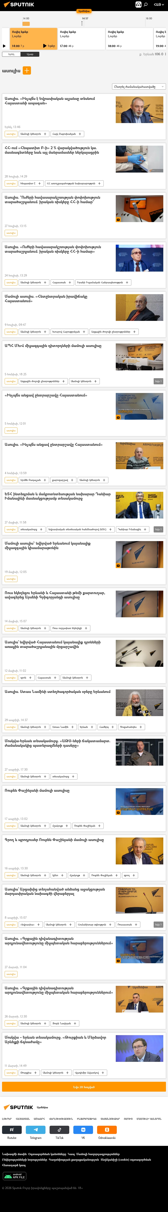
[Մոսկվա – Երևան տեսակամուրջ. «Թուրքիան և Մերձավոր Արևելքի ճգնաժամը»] (139, 1048)
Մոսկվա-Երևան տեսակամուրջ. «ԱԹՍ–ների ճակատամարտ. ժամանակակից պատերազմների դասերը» (57, 743)
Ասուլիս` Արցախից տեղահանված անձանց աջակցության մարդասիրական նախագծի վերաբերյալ (55, 891)
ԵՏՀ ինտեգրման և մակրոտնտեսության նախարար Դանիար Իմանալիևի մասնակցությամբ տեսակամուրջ (58, 496)
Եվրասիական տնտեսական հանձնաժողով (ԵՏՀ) (77, 529)
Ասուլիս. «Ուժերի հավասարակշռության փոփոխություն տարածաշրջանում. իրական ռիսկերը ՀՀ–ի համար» (53, 249)
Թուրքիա (25, 1072)
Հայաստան (59, 282)
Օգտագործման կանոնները (47, 1154)
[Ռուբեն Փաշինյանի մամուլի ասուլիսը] (139, 801)
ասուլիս (11, 70)
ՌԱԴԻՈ (128, 1119)
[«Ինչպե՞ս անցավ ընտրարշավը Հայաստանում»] (139, 406)
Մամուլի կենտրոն (30, 134)
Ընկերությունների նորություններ (24, 1159)
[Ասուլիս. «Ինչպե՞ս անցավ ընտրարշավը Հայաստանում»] (139, 455)
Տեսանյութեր (110, 1119)
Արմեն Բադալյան (30, 480)
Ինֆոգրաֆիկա (86, 1119)
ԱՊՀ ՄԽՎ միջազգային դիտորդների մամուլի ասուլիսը (53, 345)
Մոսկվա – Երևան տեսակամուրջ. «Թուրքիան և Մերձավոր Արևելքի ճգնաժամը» (55, 1039)
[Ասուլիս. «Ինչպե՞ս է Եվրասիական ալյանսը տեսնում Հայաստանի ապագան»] (139, 109)
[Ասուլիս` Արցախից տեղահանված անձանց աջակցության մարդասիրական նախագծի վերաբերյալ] (139, 900)
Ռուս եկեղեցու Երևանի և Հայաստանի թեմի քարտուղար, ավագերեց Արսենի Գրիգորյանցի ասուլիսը (55, 595)
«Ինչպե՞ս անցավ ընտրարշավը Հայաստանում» (46, 395)
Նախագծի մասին (14, 1154)
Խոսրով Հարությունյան (66, 331)
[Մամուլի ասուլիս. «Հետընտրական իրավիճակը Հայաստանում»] (139, 307)
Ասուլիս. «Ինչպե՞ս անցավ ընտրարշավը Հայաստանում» (54, 444)
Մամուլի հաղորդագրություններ (98, 1154)
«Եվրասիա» (27, 924)
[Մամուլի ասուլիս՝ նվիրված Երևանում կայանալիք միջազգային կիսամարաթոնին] (139, 554)
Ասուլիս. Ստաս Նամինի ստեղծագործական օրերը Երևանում (57, 691)
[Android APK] (14, 1176)
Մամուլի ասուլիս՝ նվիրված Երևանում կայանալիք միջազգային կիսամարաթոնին (48, 545)
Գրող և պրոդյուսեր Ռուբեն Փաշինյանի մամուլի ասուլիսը (54, 840)
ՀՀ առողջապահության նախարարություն (71, 183)
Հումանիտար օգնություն (92, 924)
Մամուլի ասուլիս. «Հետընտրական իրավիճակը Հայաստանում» (46, 298)
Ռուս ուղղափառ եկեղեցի (67, 628)
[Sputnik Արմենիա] (20, 8)
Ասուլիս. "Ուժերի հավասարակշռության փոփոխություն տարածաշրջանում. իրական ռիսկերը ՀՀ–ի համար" (52, 199)
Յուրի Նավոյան (61, 1023)
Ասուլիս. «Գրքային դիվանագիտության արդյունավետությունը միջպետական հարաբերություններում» (59, 941)
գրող (127, 875)
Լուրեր (16, 36)
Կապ (71, 1154)
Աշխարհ (39, 1119)
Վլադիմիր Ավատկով (87, 1072)
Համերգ (104, 727)
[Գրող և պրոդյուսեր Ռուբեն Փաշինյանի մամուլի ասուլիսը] (139, 851)
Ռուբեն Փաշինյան (84, 825)
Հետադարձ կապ (14, 1165)
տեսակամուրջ (28, 529)
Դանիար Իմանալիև (129, 529)
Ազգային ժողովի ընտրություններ (110, 331)
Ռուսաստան (125, 924)
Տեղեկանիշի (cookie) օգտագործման (126, 1159)
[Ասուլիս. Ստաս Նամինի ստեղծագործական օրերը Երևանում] (139, 702)
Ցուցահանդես (128, 727)
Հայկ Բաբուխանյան (64, 134)
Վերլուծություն (61, 1119)
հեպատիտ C (27, 183)
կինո (55, 875)
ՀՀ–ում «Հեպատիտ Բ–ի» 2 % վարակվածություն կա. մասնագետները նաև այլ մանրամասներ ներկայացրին (52, 150)
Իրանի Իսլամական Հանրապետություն (100, 282)
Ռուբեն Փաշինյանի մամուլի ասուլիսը (37, 790)
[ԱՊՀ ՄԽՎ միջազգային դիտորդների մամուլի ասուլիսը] (139, 356)
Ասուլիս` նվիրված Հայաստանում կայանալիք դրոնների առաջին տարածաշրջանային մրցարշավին (53, 644)
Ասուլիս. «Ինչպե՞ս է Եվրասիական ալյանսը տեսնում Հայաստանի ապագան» (50, 101)
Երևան (84, 727)
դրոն (23, 677)
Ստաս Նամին (60, 727)
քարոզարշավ (60, 480)
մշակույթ (57, 825)
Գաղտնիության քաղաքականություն (74, 1159)
